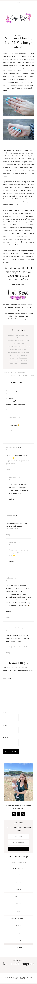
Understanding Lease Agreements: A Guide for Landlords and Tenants (18, 361)
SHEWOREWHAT (12, 529)
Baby (18, 875)
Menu (18, 3)
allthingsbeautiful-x (20, 647)
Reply (8, 410)
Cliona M (9, 516)
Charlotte (10, 391)
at (7, 393)
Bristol (18, 889)
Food (18, 911)
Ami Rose (18, 18)
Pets (18, 933)
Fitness (18, 904)
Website (6, 738)
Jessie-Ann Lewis (13, 628)
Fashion (18, 896)
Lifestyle (18, 926)
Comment (7, 679)
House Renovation (18, 918)
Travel (18, 940)
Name (6, 712)
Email (5, 725)
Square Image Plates (20, 85)
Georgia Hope (11, 447)
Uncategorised (18, 947)
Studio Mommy (19, 978)
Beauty (19, 35)
